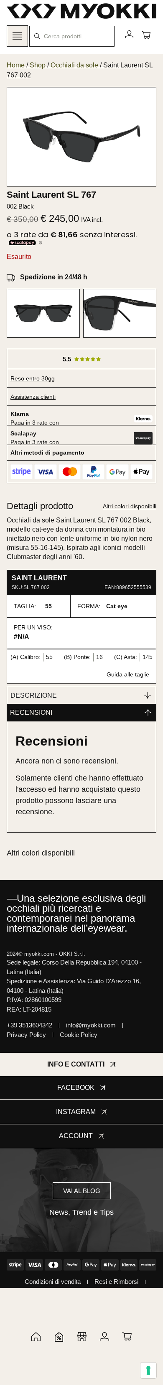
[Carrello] (146, 34)
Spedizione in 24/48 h (53, 277)
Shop (38, 65)
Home (16, 65)
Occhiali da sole (74, 65)
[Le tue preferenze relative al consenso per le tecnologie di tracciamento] (148, 1370)
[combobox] (72, 36)
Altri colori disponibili (129, 506)
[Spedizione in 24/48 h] (11, 277)
